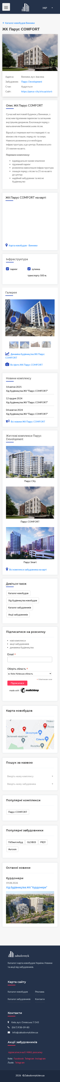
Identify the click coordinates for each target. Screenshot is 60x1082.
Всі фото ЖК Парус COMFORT (26, 364)
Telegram (29, 1058)
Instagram (40, 1058)
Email (11, 654)
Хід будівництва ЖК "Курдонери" (26, 887)
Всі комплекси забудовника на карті (28, 569)
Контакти (40, 999)
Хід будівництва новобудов (22, 600)
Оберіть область (17, 669)
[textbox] (30, 776)
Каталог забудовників (19, 607)
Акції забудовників (18, 614)
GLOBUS (31, 842)
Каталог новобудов (18, 593)
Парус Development (31, 81)
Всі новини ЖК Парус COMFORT (28, 421)
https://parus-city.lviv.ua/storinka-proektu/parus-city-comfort (36, 91)
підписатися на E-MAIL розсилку (25, 1052)
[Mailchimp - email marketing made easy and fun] (24, 690)
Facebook (19, 1058)
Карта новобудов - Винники (23, 245)
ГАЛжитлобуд (15, 842)
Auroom (12, 849)
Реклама (39, 991)
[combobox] (30, 776)
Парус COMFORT (17, 811)
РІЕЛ (43, 842)
